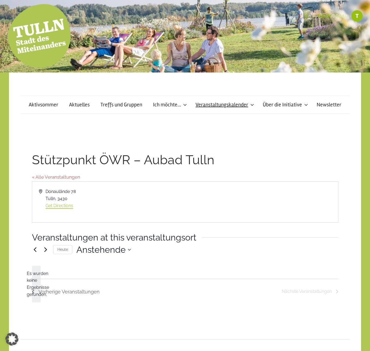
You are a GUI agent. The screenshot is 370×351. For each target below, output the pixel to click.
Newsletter (329, 104)
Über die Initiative (282, 104)
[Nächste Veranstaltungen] (46, 249)
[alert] (36, 284)
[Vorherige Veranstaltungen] (35, 249)
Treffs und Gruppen (121, 104)
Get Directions (59, 205)
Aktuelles (79, 104)
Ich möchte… (167, 104)
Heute (62, 249)
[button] (12, 339)
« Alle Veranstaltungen (56, 177)
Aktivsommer (43, 104)
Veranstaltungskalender (222, 104)
